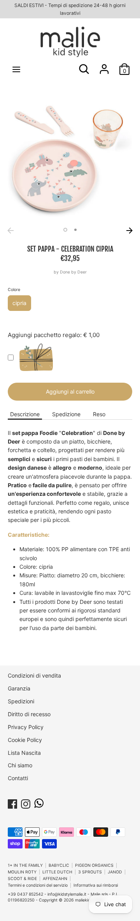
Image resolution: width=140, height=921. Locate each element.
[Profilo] (104, 65)
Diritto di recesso (29, 714)
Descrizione (25, 414)
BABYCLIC (59, 865)
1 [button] (65, 230)
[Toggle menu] (16, 69)
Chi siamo (20, 765)
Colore (14, 289)
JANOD (115, 872)
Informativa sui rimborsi (96, 885)
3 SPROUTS (90, 872)
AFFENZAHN (55, 878)
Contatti (18, 778)
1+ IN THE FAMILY (25, 865)
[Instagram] (25, 802)
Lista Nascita (24, 752)
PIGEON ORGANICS (94, 865)
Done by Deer (73, 272)
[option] (70, 161)
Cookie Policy (25, 739)
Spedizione (66, 414)
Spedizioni (21, 701)
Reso (99, 414)
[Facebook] (12, 802)
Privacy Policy (26, 727)
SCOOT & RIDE (22, 878)
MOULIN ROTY (22, 872)
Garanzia (19, 688)
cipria (19, 303)
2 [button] (75, 230)
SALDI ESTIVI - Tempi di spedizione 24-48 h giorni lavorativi (70, 9)
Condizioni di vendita (34, 675)
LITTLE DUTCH (57, 872)
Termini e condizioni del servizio (38, 885)
